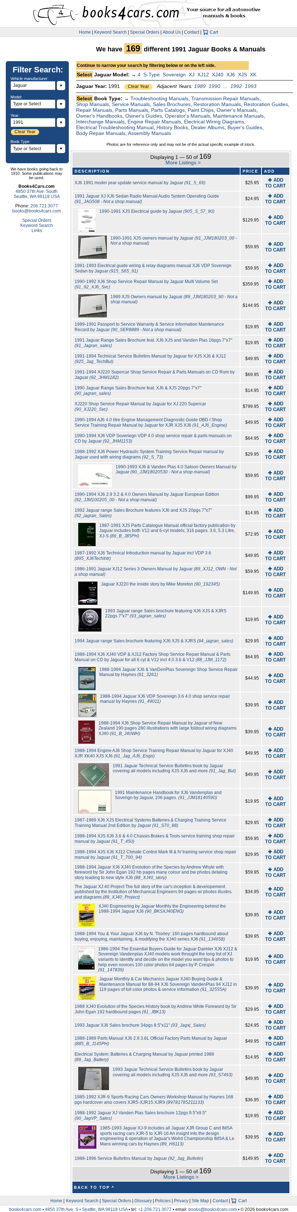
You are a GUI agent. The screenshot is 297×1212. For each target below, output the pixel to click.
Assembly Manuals (149, 133)
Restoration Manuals (217, 104)
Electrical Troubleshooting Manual (115, 127)
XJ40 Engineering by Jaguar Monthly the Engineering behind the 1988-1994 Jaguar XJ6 (162, 909)
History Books (172, 127)
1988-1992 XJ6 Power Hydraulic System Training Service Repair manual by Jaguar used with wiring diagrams (149, 454)
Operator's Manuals (187, 116)
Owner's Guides (143, 116)
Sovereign (174, 74)
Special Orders (144, 32)
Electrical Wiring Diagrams (214, 121)
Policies (163, 1200)
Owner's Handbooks (99, 116)
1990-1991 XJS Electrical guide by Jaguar (156, 211)
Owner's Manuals (236, 110)
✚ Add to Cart (275, 183)
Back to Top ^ (94, 1187)
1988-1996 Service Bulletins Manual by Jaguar (139, 1158)
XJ (191, 74)
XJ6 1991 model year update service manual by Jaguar (140, 182)
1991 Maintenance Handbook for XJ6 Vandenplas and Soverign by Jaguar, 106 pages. (168, 795)
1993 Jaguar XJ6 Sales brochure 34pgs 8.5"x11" (140, 1025)
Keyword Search (110, 32)
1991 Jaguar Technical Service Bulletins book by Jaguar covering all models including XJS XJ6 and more (174, 768)
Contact (191, 32)
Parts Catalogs (168, 110)
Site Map (200, 1200)
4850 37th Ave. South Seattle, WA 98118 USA (37, 194)
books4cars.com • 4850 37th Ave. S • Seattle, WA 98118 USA (69, 1209)
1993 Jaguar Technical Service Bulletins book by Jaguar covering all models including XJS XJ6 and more (173, 1072)
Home (85, 32)
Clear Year (138, 86)
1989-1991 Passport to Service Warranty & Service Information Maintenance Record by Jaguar (149, 327)
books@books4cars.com (36, 211)
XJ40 (217, 74)
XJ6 (230, 74)
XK (253, 74)
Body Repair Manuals (100, 133)
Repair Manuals (94, 110)
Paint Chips (201, 110)
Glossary (143, 1200)
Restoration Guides (266, 104)
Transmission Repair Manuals (225, 98)
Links (37, 230)
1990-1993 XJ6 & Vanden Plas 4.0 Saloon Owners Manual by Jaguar (176, 469)
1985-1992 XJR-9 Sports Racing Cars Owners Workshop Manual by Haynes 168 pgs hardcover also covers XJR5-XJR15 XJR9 (154, 1099)
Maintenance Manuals (238, 116)
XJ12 (203, 74)
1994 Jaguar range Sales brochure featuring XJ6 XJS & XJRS (154, 640)
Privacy (181, 1200)
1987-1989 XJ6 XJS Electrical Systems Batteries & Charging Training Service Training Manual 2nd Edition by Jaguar (150, 823)
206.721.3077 (44, 205)
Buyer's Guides (244, 127)
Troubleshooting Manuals (159, 98)
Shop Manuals (92, 104)
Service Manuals (131, 104)
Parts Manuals (131, 110)
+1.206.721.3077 (155, 1209)
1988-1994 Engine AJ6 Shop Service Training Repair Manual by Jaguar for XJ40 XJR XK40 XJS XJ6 (154, 753)
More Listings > (183, 162)
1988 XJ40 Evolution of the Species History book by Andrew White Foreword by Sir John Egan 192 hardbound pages (156, 1009)
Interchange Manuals (100, 121)
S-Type (151, 74)
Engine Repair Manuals (154, 121)
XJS (242, 74)
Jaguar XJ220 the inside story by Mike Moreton (160, 584)
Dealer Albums (208, 127)
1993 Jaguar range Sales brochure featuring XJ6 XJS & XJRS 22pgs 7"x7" (165, 613)
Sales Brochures (172, 104)
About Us (172, 32)
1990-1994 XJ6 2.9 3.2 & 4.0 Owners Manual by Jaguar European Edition (147, 497)
